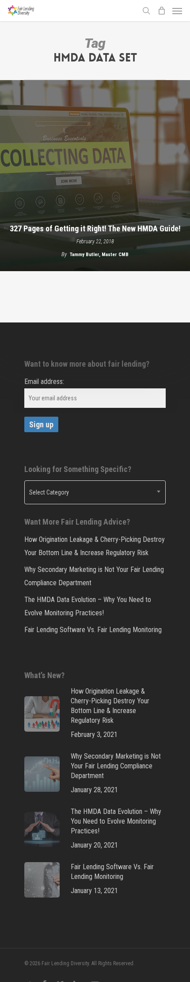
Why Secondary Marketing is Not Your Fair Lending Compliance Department (94, 576)
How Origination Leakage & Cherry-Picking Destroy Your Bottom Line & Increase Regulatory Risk (94, 546)
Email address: (44, 381)
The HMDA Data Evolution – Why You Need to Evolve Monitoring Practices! (87, 606)
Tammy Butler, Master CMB (99, 254)
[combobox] (95, 492)
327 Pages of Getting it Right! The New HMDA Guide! (95, 228)
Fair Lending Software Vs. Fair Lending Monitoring (93, 629)
